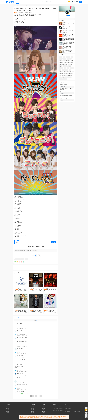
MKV (67, 69)
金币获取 (43, 408)
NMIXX (66, 77)
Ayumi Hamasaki (62, 64)
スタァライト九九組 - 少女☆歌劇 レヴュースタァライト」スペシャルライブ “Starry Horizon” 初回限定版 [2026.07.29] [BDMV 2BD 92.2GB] (36, 290)
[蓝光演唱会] (10, 2)
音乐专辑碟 (32, 412)
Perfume (64, 60)
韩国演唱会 (7, 411)
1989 (71, 64)
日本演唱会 (26, 12)
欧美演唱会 (7, 408)
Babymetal (61, 71)
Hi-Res (37, 1)
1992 (64, 71)
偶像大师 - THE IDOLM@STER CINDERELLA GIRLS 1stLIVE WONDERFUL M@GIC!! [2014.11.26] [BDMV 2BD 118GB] (21, 290)
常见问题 (51, 1)
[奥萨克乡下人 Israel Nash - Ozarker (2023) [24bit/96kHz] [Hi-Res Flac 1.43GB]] (60, 23)
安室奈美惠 (63, 75)
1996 (60, 75)
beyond (61, 66)
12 (40, 395)
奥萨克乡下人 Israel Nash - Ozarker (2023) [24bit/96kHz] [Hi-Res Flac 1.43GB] (69, 23)
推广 (56, 12)
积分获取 (47, 1)
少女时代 (61, 58)
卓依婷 (68, 62)
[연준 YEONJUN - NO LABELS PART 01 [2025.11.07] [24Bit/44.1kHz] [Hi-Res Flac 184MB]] (60, 31)
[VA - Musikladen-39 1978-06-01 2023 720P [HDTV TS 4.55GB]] (60, 35)
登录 (36, 320)
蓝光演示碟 (7, 412)
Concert (32, 1)
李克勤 (61, 60)
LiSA (63, 69)
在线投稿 (43, 406)
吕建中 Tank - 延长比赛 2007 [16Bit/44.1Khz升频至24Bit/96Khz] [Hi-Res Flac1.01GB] (68, 27)
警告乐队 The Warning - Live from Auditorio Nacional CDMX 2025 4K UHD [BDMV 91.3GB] (50, 290)
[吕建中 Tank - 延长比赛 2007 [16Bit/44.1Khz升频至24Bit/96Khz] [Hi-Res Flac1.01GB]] (60, 27)
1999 (60, 69)
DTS (68, 64)
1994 (70, 69)
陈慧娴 (67, 73)
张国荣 (72, 60)
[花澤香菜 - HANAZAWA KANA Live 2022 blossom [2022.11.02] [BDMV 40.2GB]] (21, 301)
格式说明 (43, 411)
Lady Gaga (71, 73)
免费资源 (42, 1)
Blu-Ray (17, 1)
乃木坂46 (64, 58)
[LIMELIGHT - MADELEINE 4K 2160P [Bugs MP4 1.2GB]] (60, 47)
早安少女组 (61, 62)
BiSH (60, 77)
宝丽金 (67, 71)
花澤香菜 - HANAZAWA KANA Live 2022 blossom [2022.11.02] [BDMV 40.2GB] (21, 311)
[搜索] (74, 2)
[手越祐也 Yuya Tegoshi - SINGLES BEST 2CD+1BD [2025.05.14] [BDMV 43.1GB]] (36, 301)
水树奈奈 (65, 62)
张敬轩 (72, 62)
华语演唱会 (7, 406)
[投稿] (72, 2)
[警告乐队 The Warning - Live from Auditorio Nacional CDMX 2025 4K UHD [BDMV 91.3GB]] (50, 280)
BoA (64, 73)
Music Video (27, 1)
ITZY (70, 58)
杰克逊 (63, 77)
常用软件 (43, 409)
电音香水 (69, 66)
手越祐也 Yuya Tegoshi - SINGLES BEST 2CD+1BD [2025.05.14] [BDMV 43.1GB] (36, 311)
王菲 (66, 64)
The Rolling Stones (69, 75)
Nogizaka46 (68, 60)
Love (73, 71)
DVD (22, 1)
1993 (70, 71)
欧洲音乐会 (61, 73)
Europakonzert (65, 66)
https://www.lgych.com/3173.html (25, 250)
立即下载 (53, 242)
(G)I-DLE (70, 77)
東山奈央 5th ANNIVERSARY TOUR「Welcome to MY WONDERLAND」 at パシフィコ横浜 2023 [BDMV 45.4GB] (50, 311)
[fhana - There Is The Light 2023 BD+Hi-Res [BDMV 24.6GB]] (60, 43)
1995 (68, 58)
